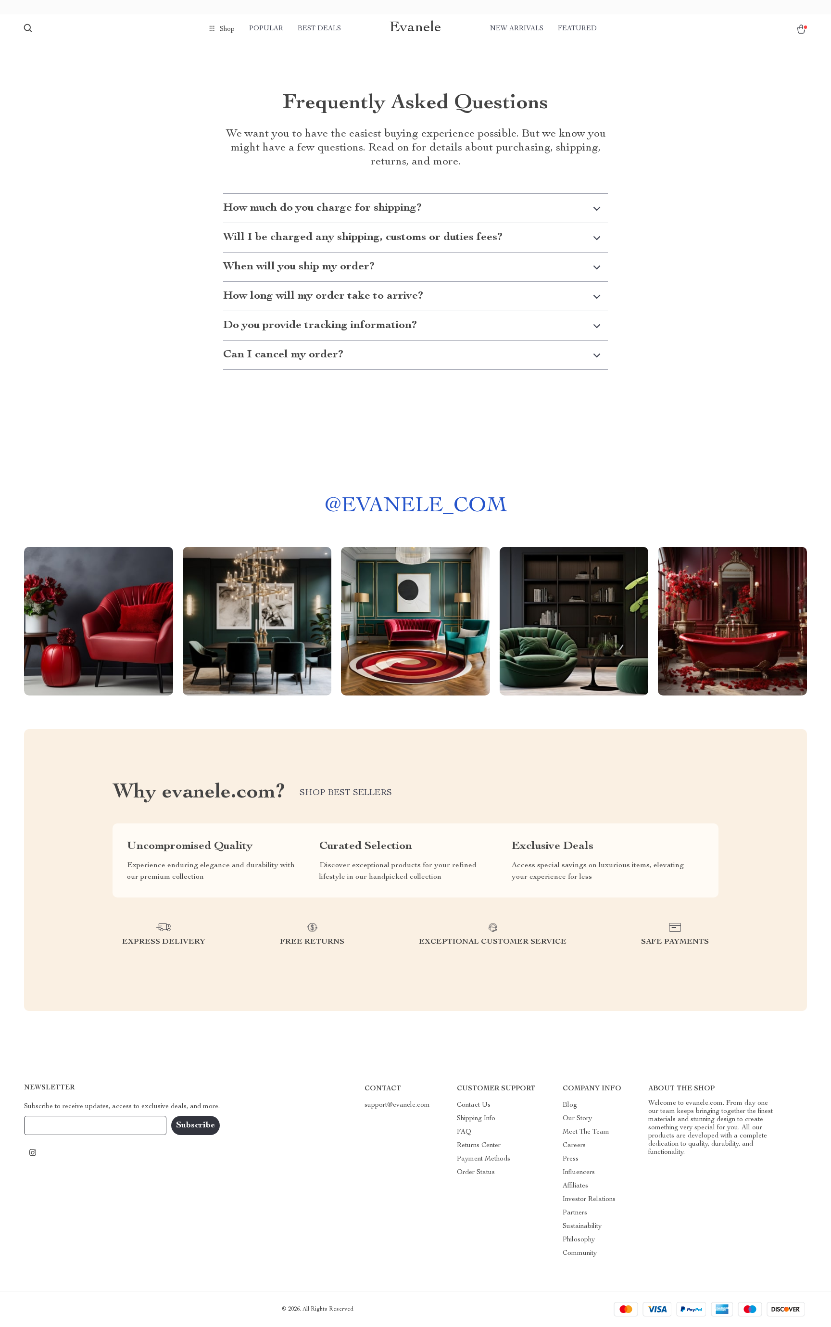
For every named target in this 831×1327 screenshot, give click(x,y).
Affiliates (575, 1186)
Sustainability (582, 1226)
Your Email (50, 1125)
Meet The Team (586, 1132)
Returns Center (479, 1145)
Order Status (476, 1172)
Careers (574, 1145)
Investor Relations (589, 1199)
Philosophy (579, 1240)
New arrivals (516, 28)
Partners (575, 1213)
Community (580, 1253)
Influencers (579, 1172)
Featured (577, 28)
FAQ (464, 1132)
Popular (266, 28)
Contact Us (474, 1105)
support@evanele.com (397, 1105)
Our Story (577, 1118)
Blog (570, 1105)
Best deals (319, 28)
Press (571, 1159)
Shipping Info (476, 1118)
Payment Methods (483, 1159)
